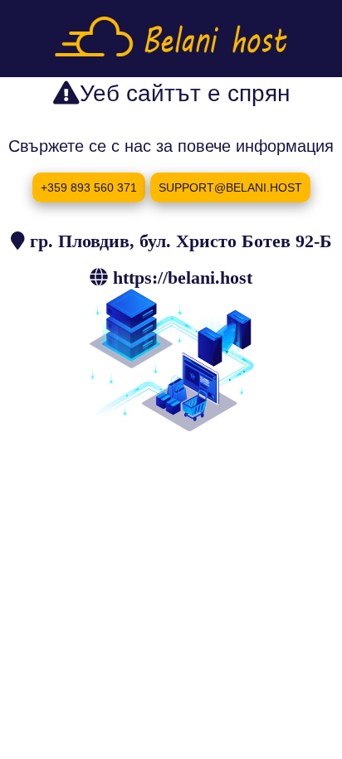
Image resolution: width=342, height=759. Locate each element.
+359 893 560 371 (89, 187)
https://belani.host (182, 277)
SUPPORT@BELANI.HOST (230, 187)
